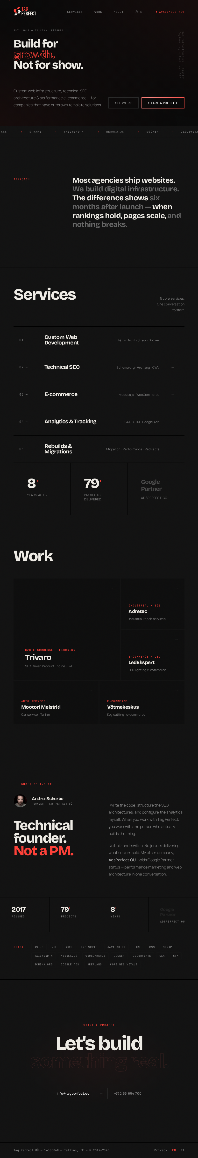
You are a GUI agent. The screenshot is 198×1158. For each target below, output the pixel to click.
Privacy (160, 1150)
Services (75, 11)
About (119, 11)
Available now (171, 11)
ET (142, 11)
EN (174, 1150)
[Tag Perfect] (25, 12)
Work (98, 11)
